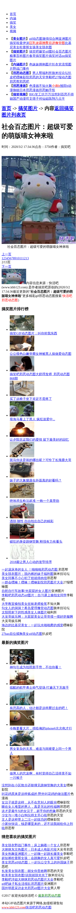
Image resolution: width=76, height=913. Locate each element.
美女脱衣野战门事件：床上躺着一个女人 (31, 845)
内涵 (13, 18)
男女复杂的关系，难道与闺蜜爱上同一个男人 (40, 751)
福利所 (47, 73)
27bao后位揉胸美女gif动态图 (22, 633)
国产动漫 (19, 98)
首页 (13, 14)
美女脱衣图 (44, 47)
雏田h (64, 85)
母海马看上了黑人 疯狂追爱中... (32, 419)
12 (24, 258)
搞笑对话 (55, 56)
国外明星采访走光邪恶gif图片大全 (26, 888)
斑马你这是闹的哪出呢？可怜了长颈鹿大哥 (40, 460)
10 (17, 258)
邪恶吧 (24, 81)
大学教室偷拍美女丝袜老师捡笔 (24, 603)
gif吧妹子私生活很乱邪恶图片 (23, 883)
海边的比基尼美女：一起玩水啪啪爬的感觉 (32, 625)
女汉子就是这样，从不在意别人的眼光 (29, 802)
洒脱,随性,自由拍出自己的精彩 (32, 521)
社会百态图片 (62, 51)
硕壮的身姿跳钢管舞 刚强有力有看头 (36, 541)
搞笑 (13, 22)
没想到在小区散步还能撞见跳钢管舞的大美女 (34, 785)
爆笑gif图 (45, 51)
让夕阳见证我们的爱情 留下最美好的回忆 (39, 439)
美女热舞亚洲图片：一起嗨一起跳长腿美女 (32, 853)
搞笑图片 (19, 51)
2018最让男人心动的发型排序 (31, 562)
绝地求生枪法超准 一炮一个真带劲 (34, 500)
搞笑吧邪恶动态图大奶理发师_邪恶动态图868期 (40, 376)
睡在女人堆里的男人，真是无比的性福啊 (31, 806)
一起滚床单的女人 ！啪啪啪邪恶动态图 (30, 569)
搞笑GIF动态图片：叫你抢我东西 (33, 333)
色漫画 (34, 85)
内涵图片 (19, 64)
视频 (13, 31)
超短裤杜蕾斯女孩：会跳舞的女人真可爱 (31, 858)
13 (27, 258)
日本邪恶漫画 (29, 90)
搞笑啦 (14, 43)
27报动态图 (63, 77)
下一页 (6, 266)
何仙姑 (44, 98)
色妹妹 (34, 64)
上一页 (6, 254)
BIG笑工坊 (37, 94)
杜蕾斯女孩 (27, 47)
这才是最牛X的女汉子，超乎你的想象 (29, 811)
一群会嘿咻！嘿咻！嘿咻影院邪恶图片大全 (32, 582)
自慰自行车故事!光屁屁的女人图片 (26, 591)
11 (20, 258)
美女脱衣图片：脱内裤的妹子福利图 (28, 573)
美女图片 (19, 38)
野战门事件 (21, 68)
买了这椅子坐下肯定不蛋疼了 (31, 399)
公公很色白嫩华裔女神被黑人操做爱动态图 (40, 353)
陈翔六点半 (57, 98)
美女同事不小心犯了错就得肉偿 (24, 578)
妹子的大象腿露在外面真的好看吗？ (36, 480)
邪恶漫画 (19, 85)
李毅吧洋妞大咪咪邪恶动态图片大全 (28, 879)
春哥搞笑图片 (39, 56)
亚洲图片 (65, 38)
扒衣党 (57, 64)
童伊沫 (24, 43)
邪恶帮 (14, 81)
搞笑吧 (34, 51)
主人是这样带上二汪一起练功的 (24, 819)
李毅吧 (50, 77)
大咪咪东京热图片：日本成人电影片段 (29, 849)
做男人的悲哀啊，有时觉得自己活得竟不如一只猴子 (40, 775)
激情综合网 (50, 38)
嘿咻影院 (22, 77)
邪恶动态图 (21, 73)
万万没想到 (53, 94)
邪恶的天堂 (37, 77)
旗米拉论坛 (60, 73)
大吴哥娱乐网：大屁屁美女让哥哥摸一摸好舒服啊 (37, 616)
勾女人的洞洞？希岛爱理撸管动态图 (28, 608)
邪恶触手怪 (47, 90)
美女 (13, 27)
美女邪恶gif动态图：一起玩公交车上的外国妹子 (36, 862)
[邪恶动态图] (10, 4)
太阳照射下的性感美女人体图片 (24, 612)
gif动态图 (35, 38)
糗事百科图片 (19, 56)
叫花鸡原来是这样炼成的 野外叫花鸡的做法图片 (36, 794)
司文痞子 (32, 98)
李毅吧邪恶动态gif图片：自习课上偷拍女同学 (34, 595)
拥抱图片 (45, 64)
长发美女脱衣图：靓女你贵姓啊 (24, 871)
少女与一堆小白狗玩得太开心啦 (24, 815)
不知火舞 (45, 85)
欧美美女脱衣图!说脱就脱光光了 (25, 875)
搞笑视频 (19, 94)
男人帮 (37, 73)
